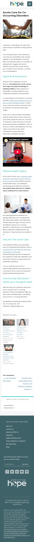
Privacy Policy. (25, 502)
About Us (9, 426)
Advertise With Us (12, 432)
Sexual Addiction (9, 405)
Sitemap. (17, 502)
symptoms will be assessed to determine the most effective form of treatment (17, 178)
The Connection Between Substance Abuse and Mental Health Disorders (8, 356)
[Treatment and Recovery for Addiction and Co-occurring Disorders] (23, 322)
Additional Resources (13, 438)
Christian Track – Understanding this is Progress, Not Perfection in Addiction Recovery (25, 383)
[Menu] (29, 3)
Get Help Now (11, 444)
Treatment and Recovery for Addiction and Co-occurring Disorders (22, 330)
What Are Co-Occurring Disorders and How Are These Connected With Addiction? (9, 331)
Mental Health (8, 408)
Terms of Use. (17, 504)
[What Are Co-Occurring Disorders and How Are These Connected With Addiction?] (9, 322)
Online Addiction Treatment (16, 441)
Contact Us (10, 429)
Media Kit (9, 435)
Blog (7, 447)
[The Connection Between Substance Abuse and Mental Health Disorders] (9, 347)
